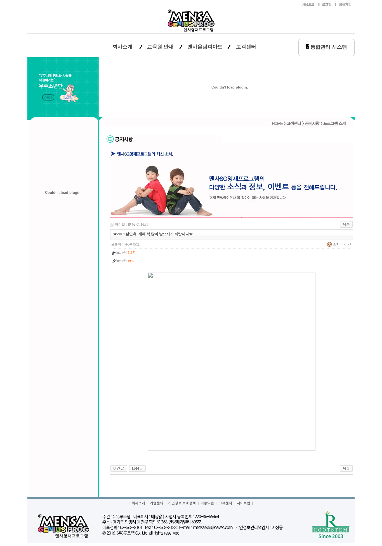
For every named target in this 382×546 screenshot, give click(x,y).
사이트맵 (243, 503)
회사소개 (138, 503)
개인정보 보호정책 (182, 503)
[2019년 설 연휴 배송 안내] (137, 468)
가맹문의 (156, 503)
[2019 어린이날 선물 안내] (118, 468)
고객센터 (225, 503)
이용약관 (207, 503)
